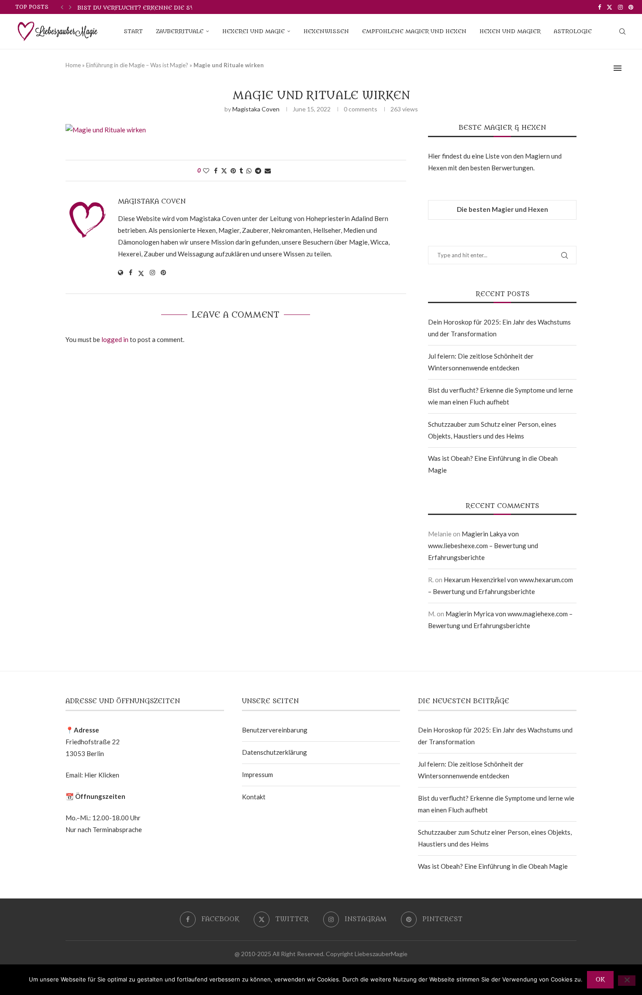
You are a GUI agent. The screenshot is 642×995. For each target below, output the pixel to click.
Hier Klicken (101, 775)
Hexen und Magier (510, 31)
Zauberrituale (180, 31)
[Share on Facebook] (215, 170)
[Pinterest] (630, 7)
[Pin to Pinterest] (233, 170)
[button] (62, 7)
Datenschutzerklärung (274, 752)
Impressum (257, 774)
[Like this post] (206, 170)
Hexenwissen (326, 31)
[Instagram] (620, 7)
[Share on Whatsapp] (249, 170)
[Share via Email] (268, 170)
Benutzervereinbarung (274, 730)
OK (600, 979)
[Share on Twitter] (224, 170)
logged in (114, 339)
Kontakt (254, 797)
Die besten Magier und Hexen (502, 209)
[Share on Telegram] (258, 170)
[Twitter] (609, 7)
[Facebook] (599, 7)
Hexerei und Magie (253, 31)
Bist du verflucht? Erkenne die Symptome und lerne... (169, 7)
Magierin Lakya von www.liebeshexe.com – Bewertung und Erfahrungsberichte (483, 545)
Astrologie (573, 31)
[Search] (622, 31)
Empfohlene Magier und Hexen (414, 31)
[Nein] (626, 980)
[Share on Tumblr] (241, 170)
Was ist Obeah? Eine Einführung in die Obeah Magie (493, 866)
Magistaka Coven (256, 109)
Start (133, 31)
